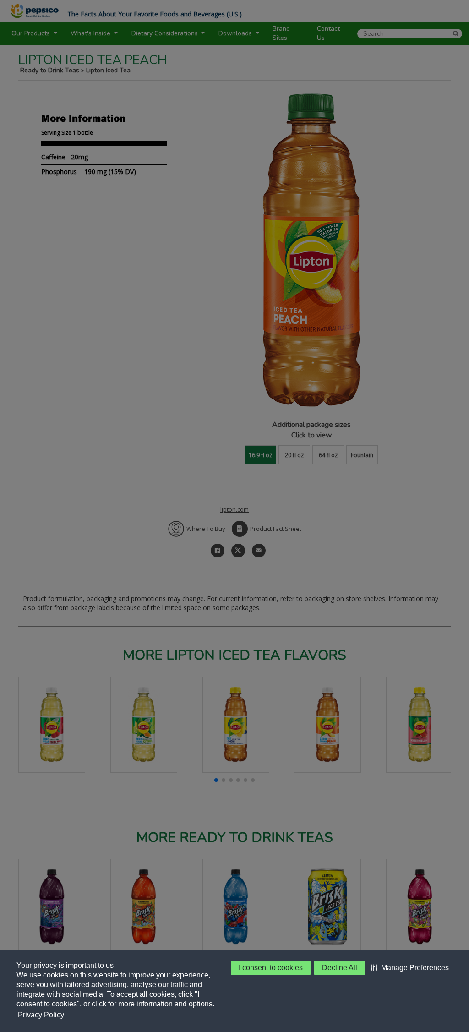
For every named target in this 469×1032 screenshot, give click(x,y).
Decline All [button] (339, 968)
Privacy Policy (41, 1015)
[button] (410, 968)
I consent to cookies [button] (271, 968)
